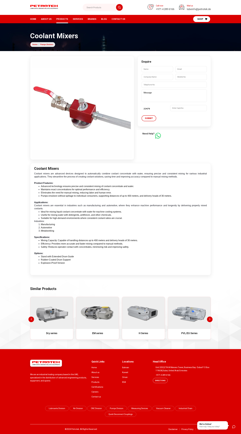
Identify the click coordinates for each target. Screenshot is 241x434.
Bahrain (125, 367)
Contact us (96, 397)
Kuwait (125, 372)
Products (62, 19)
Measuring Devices (139, 408)
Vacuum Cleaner (163, 408)
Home (33, 19)
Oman (125, 377)
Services (78, 19)
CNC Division (96, 408)
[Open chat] (234, 427)
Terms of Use (203, 429)
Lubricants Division (57, 408)
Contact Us (118, 19)
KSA (124, 382)
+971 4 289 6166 (163, 375)
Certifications (97, 387)
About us (46, 19)
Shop (200, 19)
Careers (94, 392)
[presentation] (31, 319)
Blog (104, 19)
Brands (92, 19)
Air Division (78, 408)
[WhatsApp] (158, 135)
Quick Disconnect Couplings (121, 414)
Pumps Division (46, 45)
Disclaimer (173, 429)
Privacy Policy (187, 429)
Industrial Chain (185, 408)
